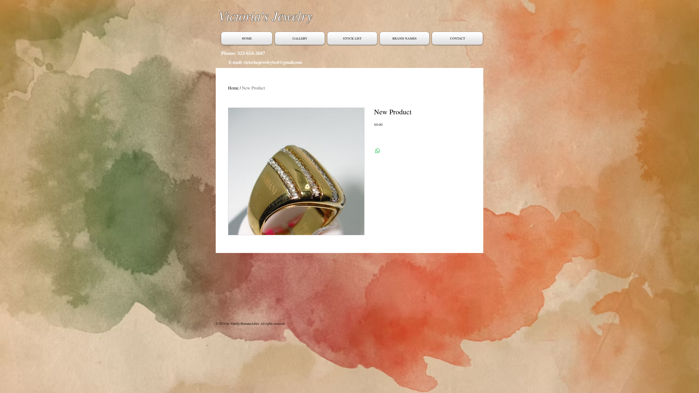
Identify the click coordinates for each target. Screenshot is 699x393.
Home (233, 88)
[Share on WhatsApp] (377, 151)
